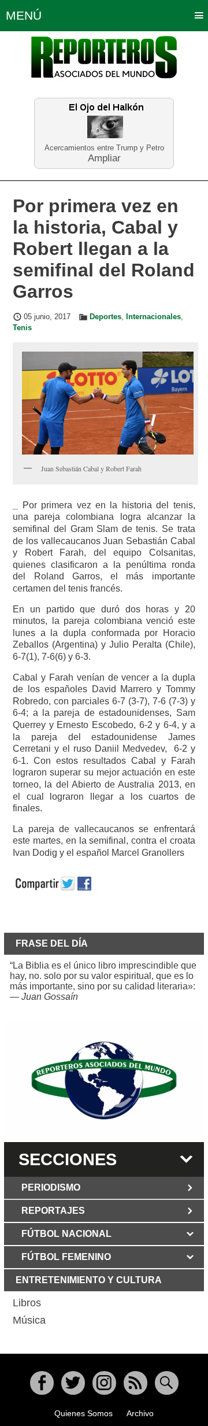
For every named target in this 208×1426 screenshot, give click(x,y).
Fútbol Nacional (66, 1234)
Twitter (73, 1383)
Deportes (105, 317)
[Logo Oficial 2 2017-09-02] (104, 1080)
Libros (27, 1303)
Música (29, 1320)
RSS (135, 1383)
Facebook (42, 1383)
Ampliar (104, 157)
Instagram (104, 1383)
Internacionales (153, 317)
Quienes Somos (83, 1413)
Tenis (22, 328)
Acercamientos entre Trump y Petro (104, 147)
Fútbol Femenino (66, 1257)
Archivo (140, 1413)
